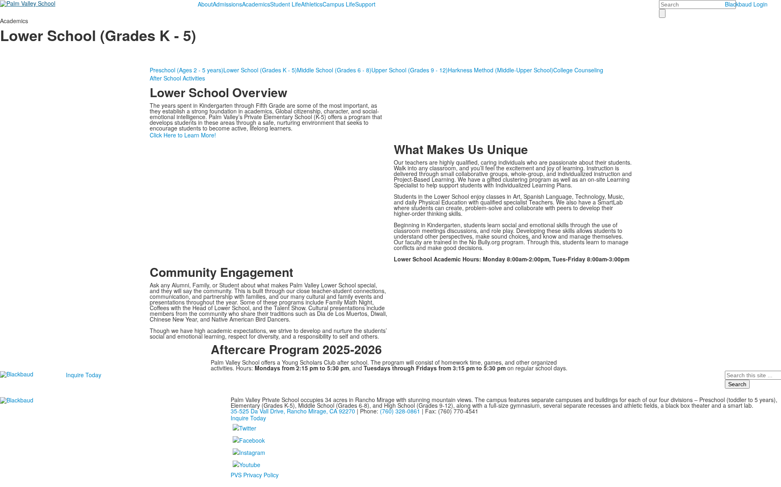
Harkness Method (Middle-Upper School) (500, 70)
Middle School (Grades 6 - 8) (334, 70)
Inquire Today (83, 375)
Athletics (312, 4)
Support (365, 4)
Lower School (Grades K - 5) (260, 70)
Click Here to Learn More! (183, 135)
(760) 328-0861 (400, 411)
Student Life (285, 4)
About (205, 4)
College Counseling (578, 70)
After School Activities (177, 78)
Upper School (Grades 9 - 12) (409, 70)
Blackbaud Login (746, 4)
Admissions (227, 4)
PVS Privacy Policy (255, 475)
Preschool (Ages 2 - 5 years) (186, 70)
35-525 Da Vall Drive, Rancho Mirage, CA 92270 (293, 411)
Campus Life (339, 4)
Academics (256, 4)
